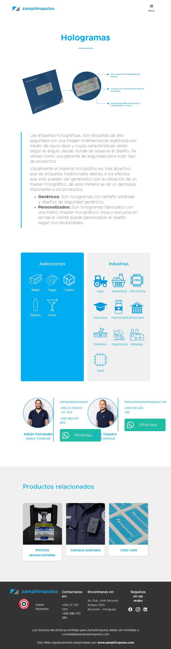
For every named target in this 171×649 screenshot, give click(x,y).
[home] (33, 5)
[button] (151, 8)
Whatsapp (83, 435)
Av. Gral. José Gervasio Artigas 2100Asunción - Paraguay (103, 605)
